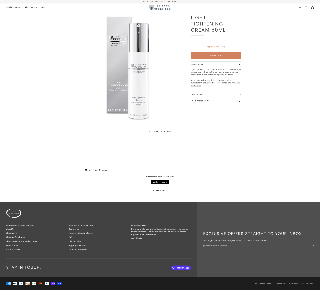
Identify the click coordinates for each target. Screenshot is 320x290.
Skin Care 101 (11, 233)
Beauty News (12, 245)
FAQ (70, 237)
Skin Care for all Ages (15, 237)
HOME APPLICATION (200, 101)
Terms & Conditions (78, 249)
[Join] (312, 245)
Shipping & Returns (77, 245)
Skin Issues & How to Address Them (22, 241)
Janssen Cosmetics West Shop (272, 283)
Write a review (160, 182)
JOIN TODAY (136, 238)
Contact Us (74, 229)
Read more (196, 85)
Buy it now (216, 55)
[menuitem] (14, 7)
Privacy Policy (75, 241)
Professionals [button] (138, 225)
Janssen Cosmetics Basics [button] (20, 225)
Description (197, 65)
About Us (10, 229)
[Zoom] (80, 115)
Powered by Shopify (304, 283)
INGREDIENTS (197, 94)
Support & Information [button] (81, 225)
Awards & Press (13, 249)
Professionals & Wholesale (81, 233)
